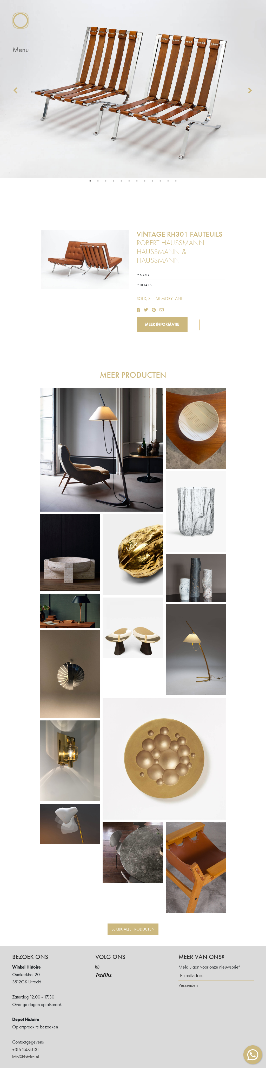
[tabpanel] (133, 89)
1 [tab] (90, 181)
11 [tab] (168, 181)
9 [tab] (152, 181)
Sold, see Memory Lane (160, 298)
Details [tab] (145, 284)
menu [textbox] (20, 49)
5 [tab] (121, 181)
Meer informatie (162, 324)
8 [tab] (144, 181)
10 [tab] (160, 181)
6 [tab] (129, 181)
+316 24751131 (25, 1049)
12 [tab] (175, 181)
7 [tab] (136, 181)
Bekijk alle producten (133, 929)
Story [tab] (144, 274)
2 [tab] (98, 181)
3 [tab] (105, 181)
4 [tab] (113, 181)
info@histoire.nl (25, 1057)
